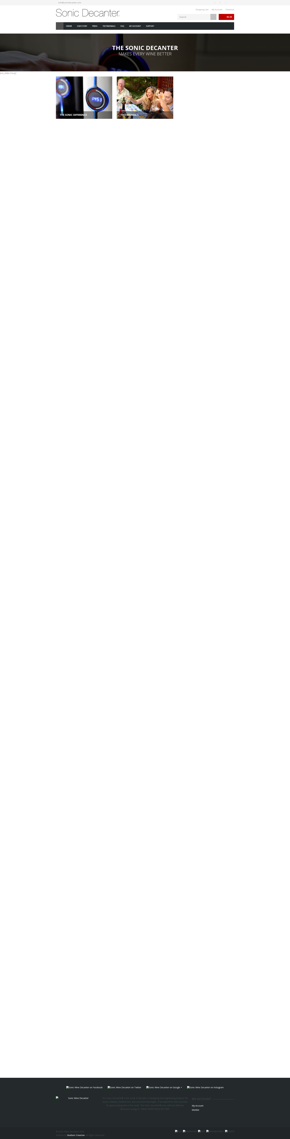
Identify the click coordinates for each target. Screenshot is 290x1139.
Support (150, 26)
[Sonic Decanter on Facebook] (215, 2)
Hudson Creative (76, 1135)
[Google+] (226, 2)
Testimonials (109, 26)
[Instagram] (231, 2)
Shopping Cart (201, 9)
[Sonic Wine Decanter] (88, 12)
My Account (217, 9)
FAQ (122, 26)
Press (94, 26)
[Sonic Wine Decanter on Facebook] (84, 1087)
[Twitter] (220, 2)
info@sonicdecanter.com (69, 2)
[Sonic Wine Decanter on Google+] (164, 1087)
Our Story (82, 26)
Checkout (230, 9)
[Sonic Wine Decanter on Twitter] (124, 1087)
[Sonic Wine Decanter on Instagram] (205, 1087)
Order (69, 26)
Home (59, 26)
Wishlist (195, 1109)
